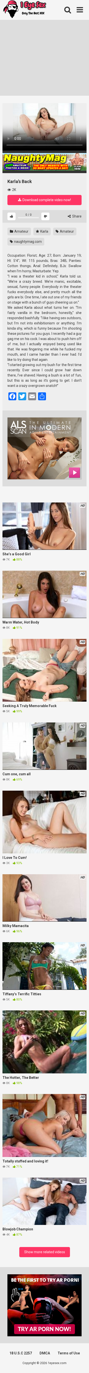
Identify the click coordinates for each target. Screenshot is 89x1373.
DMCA (45, 1353)
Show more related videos (44, 1252)
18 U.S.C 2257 (20, 1353)
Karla (44, 231)
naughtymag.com (27, 242)
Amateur (21, 231)
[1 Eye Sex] (24, 10)
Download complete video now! (46, 200)
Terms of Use (69, 1353)
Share (76, 216)
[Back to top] (80, 1363)
